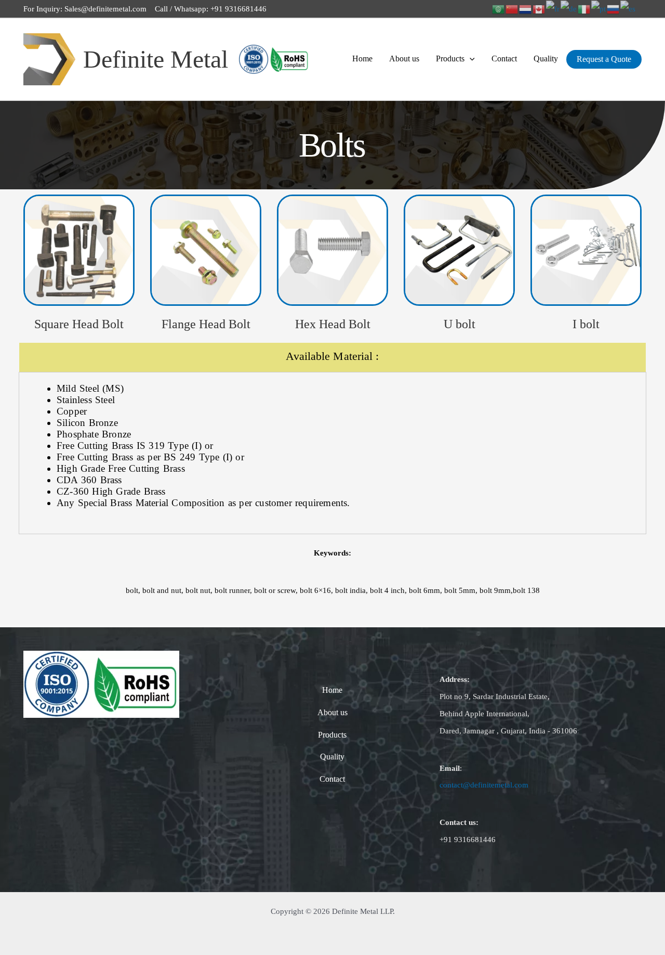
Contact (504, 58)
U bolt (459, 324)
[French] (553, 8)
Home (362, 58)
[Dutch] (526, 8)
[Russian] (613, 8)
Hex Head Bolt (332, 324)
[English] (539, 8)
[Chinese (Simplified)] (512, 8)
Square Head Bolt (79, 324)
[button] (469, 59)
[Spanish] (628, 8)
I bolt (586, 324)
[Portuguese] (599, 8)
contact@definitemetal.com (484, 785)
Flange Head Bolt (206, 324)
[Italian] (584, 8)
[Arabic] (499, 8)
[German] (569, 8)
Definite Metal (155, 59)
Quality (546, 58)
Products (450, 58)
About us (404, 58)
